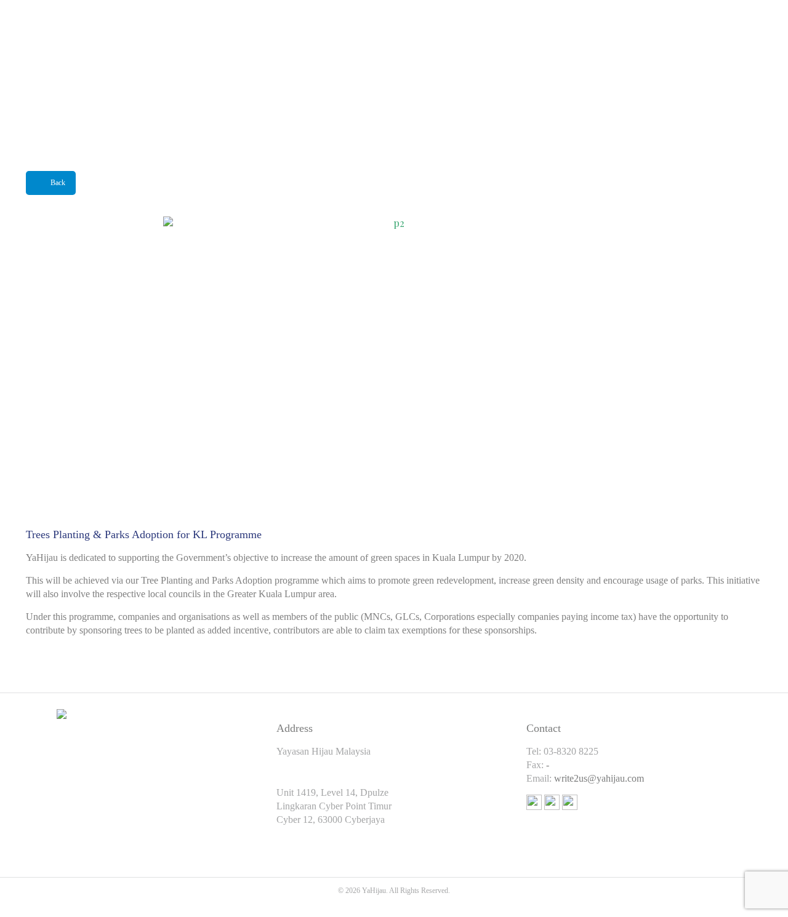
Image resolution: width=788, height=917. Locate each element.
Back (57, 182)
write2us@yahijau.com (599, 778)
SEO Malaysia (393, 904)
